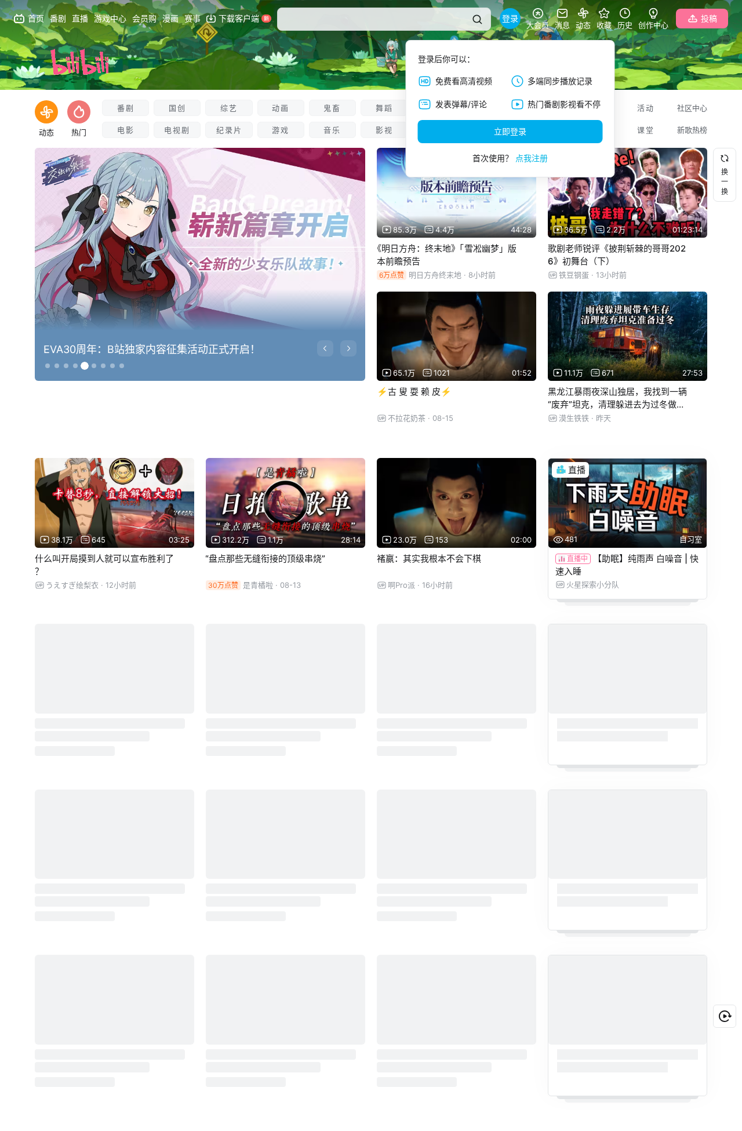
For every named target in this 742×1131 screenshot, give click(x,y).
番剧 (125, 107)
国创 (177, 107)
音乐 (332, 129)
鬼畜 (332, 107)
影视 (384, 129)
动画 (280, 107)
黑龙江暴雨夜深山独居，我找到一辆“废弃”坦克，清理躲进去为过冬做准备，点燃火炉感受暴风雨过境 (617, 404)
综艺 (229, 107)
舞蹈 (384, 107)
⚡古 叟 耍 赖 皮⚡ (414, 391)
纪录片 (229, 129)
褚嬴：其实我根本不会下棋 (429, 558)
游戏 (280, 129)
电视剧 (177, 129)
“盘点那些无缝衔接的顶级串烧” (265, 558)
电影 (125, 129)
